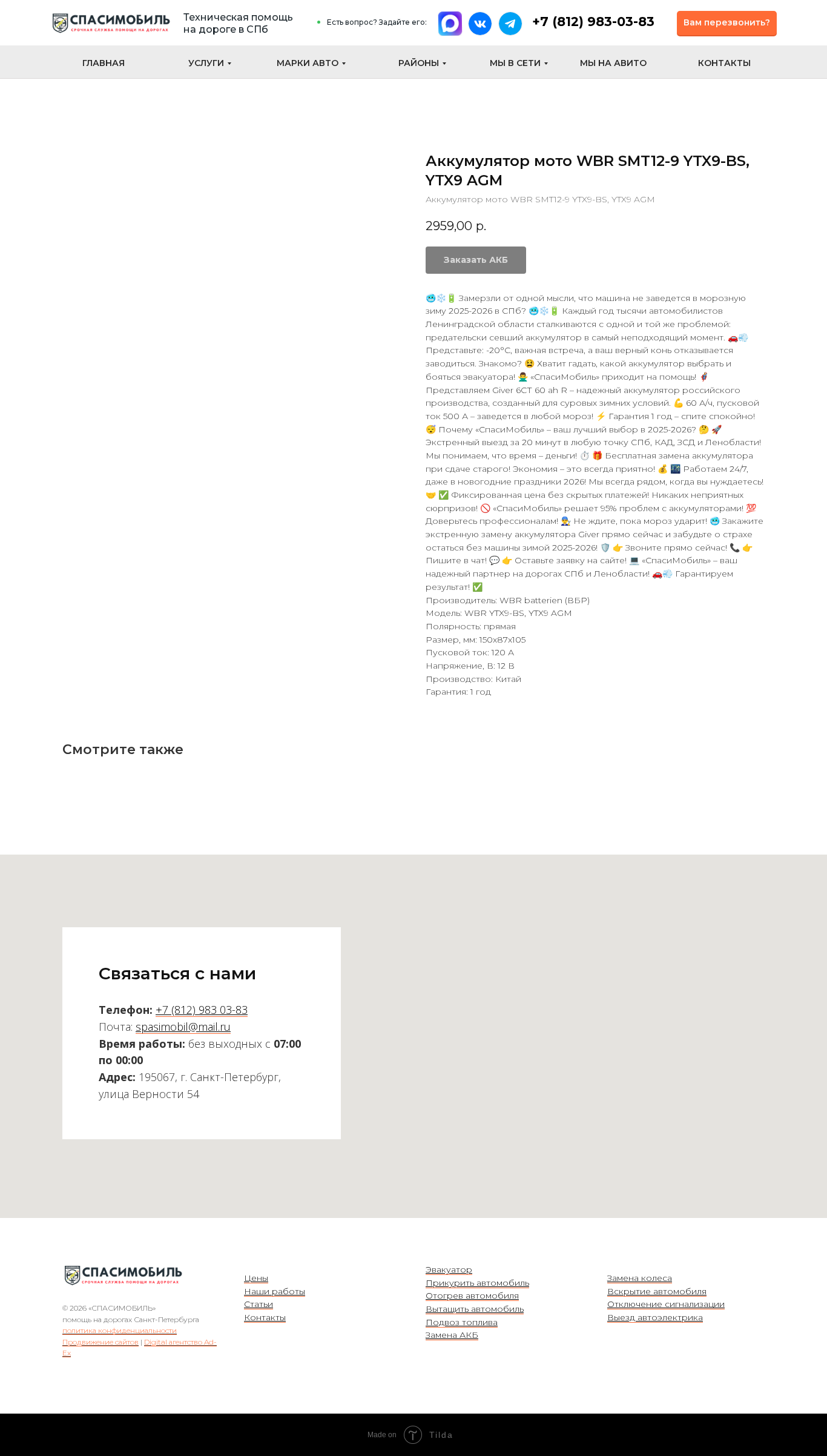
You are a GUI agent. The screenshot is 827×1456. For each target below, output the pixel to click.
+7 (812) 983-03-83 (593, 21)
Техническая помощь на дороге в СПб (238, 23)
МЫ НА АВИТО (613, 63)
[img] (110, 23)
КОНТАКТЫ (724, 63)
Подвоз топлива (462, 1322)
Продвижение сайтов (100, 1341)
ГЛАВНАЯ (103, 63)
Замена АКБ (452, 1334)
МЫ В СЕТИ (515, 63)
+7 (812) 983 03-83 (202, 1009)
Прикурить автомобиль (477, 1282)
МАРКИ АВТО (307, 63)
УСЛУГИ (206, 63)
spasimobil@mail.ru (183, 1026)
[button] (727, 23)
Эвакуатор (449, 1269)
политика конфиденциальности (119, 1330)
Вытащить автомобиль (475, 1308)
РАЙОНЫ (418, 63)
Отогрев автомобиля (472, 1295)
